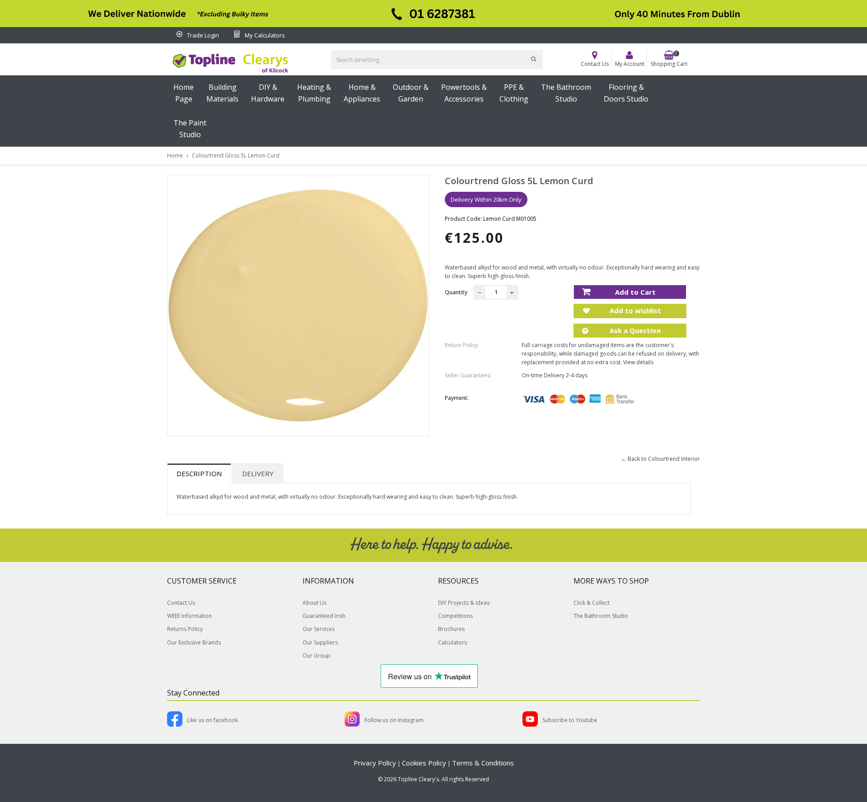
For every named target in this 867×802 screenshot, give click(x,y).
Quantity (456, 292)
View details (638, 362)
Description (199, 473)
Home (175, 155)
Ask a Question (634, 330)
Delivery (258, 473)
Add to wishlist (634, 310)
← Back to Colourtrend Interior (660, 459)
